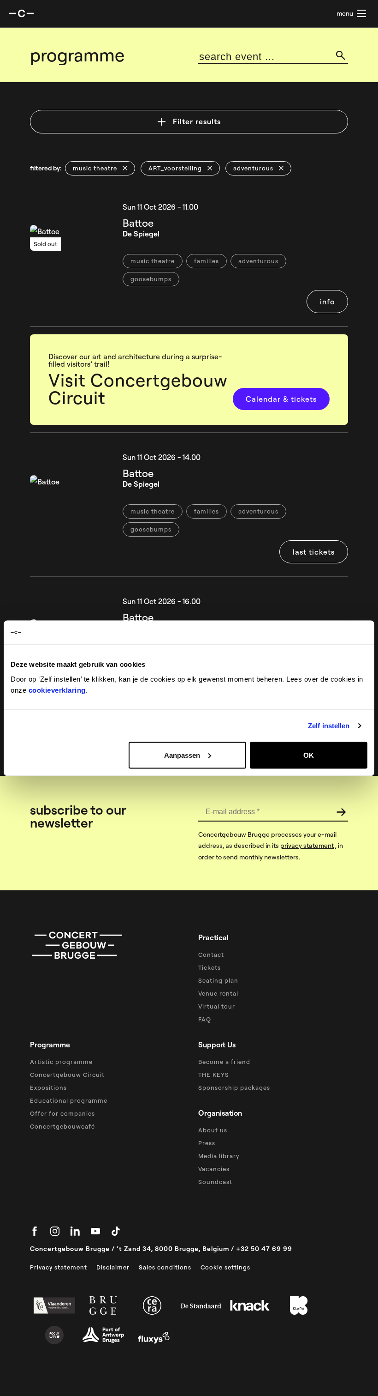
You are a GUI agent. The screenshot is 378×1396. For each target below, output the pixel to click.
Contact (211, 954)
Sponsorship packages (234, 1087)
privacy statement (307, 845)
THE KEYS (213, 1074)
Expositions (48, 1087)
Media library (218, 1156)
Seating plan (218, 980)
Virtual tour (216, 1006)
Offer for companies (62, 1113)
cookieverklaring (57, 690)
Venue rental (218, 993)
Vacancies (214, 1168)
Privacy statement (58, 1267)
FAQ (204, 1019)
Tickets (209, 967)
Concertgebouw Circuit (67, 1074)
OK (308, 755)
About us (212, 1130)
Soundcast (215, 1181)
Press (206, 1143)
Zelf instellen (328, 726)
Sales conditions (165, 1267)
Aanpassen (182, 755)
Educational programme (68, 1100)
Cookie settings (225, 1267)
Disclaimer (113, 1267)
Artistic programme (61, 1061)
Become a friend (224, 1061)
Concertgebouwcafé (62, 1126)
